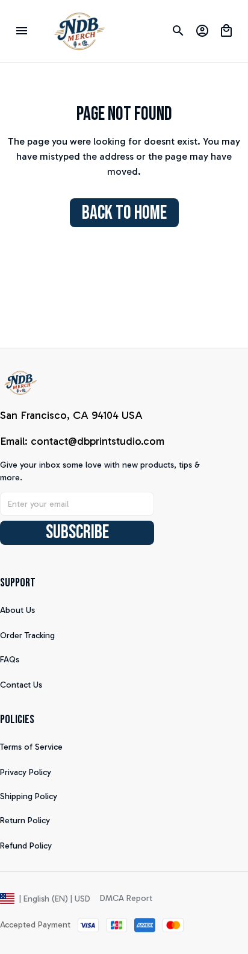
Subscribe (77, 532)
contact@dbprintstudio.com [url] (97, 441)
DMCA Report (126, 898)
